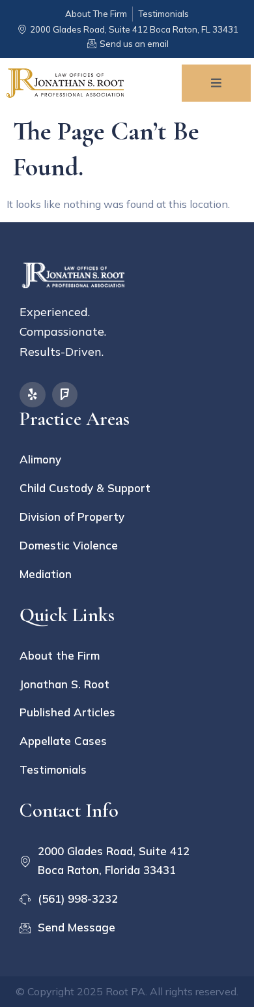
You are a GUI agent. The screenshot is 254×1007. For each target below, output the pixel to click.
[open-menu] (216, 83)
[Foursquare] (65, 395)
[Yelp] (33, 395)
